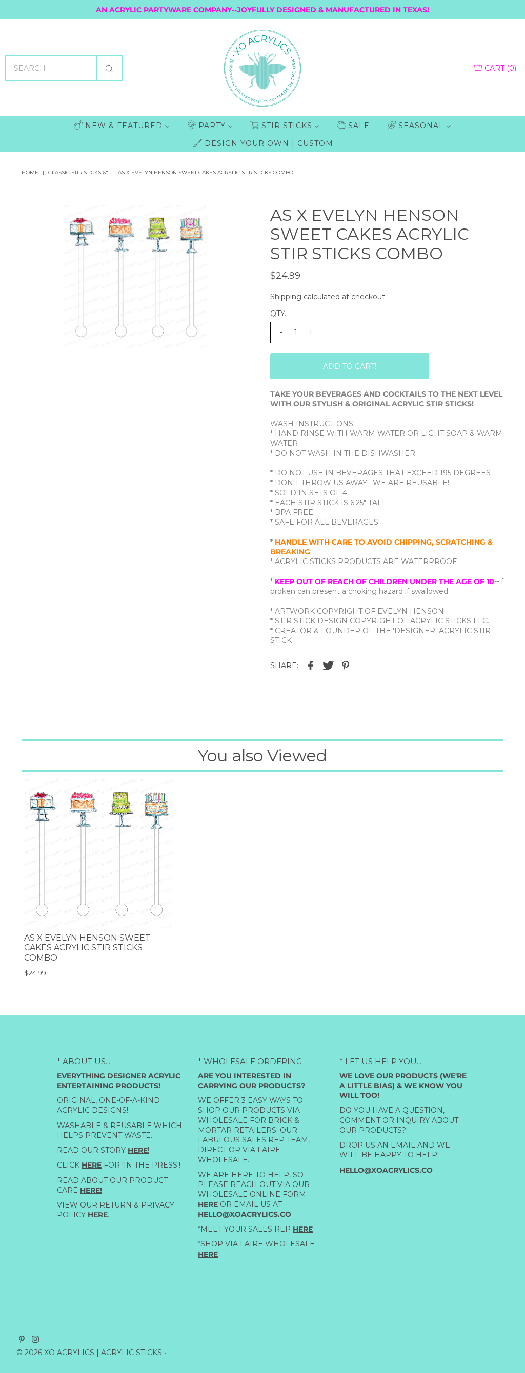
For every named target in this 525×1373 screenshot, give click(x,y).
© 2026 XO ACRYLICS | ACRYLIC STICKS (89, 1352)
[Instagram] (35, 1340)
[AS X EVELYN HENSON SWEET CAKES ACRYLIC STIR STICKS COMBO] (98, 853)
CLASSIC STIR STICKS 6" (78, 172)
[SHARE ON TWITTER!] (328, 665)
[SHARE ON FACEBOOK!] (310, 665)
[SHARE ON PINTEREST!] (345, 665)
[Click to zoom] (190, 222)
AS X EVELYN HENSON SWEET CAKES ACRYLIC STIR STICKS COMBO (87, 948)
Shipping (285, 296)
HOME (30, 172)
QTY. (278, 313)
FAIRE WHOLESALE (239, 1154)
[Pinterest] (22, 1340)
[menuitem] (121, 125)
